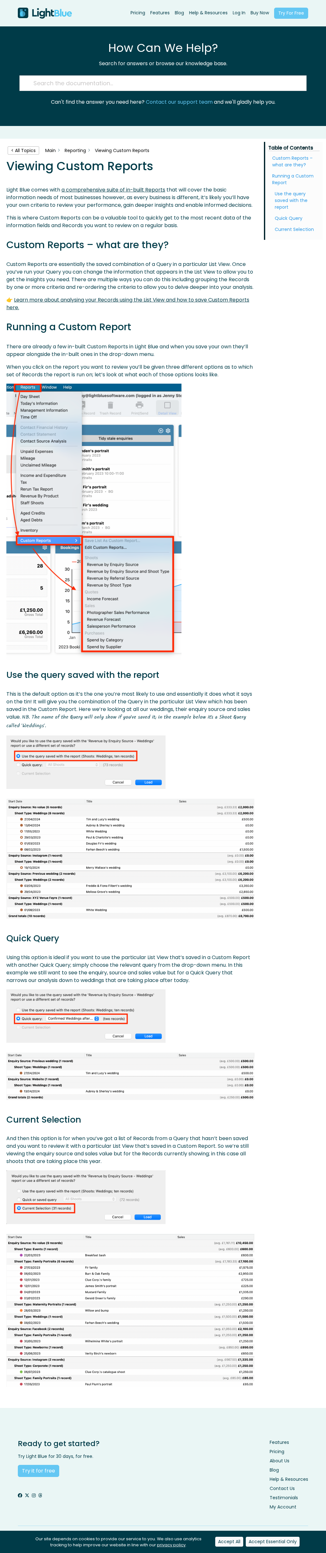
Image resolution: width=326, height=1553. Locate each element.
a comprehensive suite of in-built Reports (113, 189)
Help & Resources (208, 13)
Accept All (229, 1541)
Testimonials (284, 1497)
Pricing (138, 13)
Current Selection (294, 229)
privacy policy (171, 1545)
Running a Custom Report (293, 179)
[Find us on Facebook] (20, 1495)
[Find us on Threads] (40, 1495)
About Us (279, 1461)
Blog (179, 13)
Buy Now (260, 13)
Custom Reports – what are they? (292, 161)
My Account (283, 1507)
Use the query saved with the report (291, 200)
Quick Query (288, 218)
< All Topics (23, 150)
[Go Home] (45, 13)
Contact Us (282, 1488)
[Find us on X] (27, 1495)
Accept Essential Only (273, 1541)
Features (160, 13)
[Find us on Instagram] (34, 1495)
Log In (239, 13)
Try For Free (291, 13)
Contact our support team (179, 102)
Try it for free (38, 1470)
